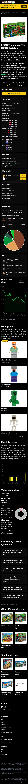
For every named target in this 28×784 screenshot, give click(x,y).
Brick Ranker (6, 704)
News (2, 719)
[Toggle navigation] (25, 2)
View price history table (9, 319)
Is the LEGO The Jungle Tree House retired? (13, 570)
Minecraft (15, 12)
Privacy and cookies (6, 732)
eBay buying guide (6, 742)
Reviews (3, 724)
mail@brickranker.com (7, 710)
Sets (2, 752)
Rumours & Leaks (6, 727)
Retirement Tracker (6, 739)
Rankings (8, 12)
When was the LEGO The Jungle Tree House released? (12, 588)
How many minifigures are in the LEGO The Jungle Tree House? (13, 579)
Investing (3, 722)
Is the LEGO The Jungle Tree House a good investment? (13, 596)
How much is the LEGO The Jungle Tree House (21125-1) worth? (12, 552)
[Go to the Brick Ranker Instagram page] (5, 707)
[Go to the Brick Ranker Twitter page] (2, 707)
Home (2, 12)
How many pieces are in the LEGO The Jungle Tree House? (13, 561)
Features (3, 729)
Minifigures (4, 754)
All (2, 749)
